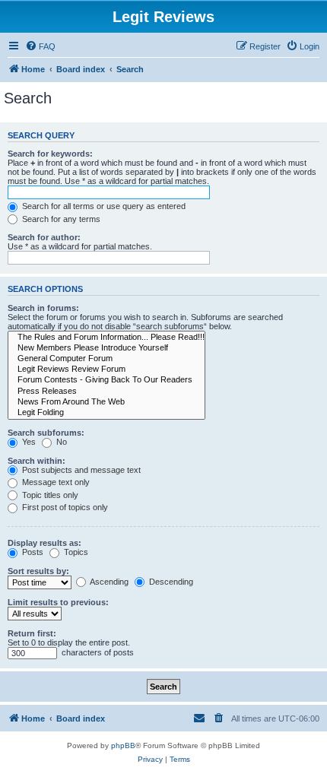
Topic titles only (49, 495)
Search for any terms (60, 219)
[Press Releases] (106, 391)
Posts (31, 552)
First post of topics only (64, 507)
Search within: (36, 460)
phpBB (123, 745)
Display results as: (44, 542)
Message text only (55, 482)
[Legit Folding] (106, 413)
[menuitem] (40, 46)
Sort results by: (38, 571)
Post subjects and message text (80, 469)
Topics (75, 552)
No (60, 441)
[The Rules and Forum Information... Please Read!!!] (106, 337)
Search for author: (44, 237)
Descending (170, 581)
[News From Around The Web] (106, 402)
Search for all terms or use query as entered (103, 206)
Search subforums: (46, 432)
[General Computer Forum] (106, 359)
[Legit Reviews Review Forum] (106, 369)
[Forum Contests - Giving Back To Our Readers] (106, 380)
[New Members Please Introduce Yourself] (106, 348)
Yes (28, 441)
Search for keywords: (50, 153)
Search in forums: (43, 307)
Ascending (108, 581)
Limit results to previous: (58, 602)
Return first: (32, 633)
